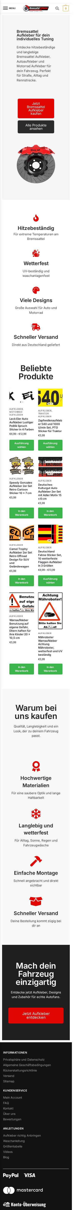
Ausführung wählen (21, 445)
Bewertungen (12, 1119)
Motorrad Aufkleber (16, 413)
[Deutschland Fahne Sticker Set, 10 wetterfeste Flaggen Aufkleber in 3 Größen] (50, 534)
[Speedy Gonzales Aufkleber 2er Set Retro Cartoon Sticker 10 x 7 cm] (21, 465)
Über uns (9, 1113)
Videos (7, 1151)
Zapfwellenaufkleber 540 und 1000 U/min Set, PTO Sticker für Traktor (50, 426)
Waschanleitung (14, 1141)
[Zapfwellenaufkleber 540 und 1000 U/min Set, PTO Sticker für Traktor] (50, 398)
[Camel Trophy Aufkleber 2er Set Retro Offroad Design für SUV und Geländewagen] (21, 533)
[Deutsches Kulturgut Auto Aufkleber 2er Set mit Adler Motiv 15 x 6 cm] (50, 466)
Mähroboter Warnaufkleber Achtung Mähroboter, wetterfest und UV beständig (50, 645)
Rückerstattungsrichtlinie (20, 1070)
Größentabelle (12, 1146)
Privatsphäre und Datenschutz (24, 1059)
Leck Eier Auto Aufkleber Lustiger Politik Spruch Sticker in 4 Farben (21, 424)
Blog (6, 1157)
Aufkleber (16, 409)
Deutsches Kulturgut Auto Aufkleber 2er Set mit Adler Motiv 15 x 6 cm (49, 491)
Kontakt (8, 1108)
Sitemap (8, 1081)
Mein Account (12, 1097)
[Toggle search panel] (57, 8)
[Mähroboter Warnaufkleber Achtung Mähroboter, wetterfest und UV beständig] (50, 610)
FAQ (6, 1103)
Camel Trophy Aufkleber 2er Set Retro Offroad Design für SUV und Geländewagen (20, 557)
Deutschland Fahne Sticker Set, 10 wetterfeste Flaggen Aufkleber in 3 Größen (50, 558)
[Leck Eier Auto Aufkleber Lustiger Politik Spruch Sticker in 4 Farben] (21, 397)
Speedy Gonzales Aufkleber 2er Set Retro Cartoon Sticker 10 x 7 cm (20, 488)
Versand (8, 1076)
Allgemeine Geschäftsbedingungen (27, 1065)
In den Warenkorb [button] (21, 512)
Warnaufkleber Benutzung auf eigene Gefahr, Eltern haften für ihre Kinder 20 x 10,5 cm (20, 628)
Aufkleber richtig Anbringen (22, 1135)
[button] (65, 8)
